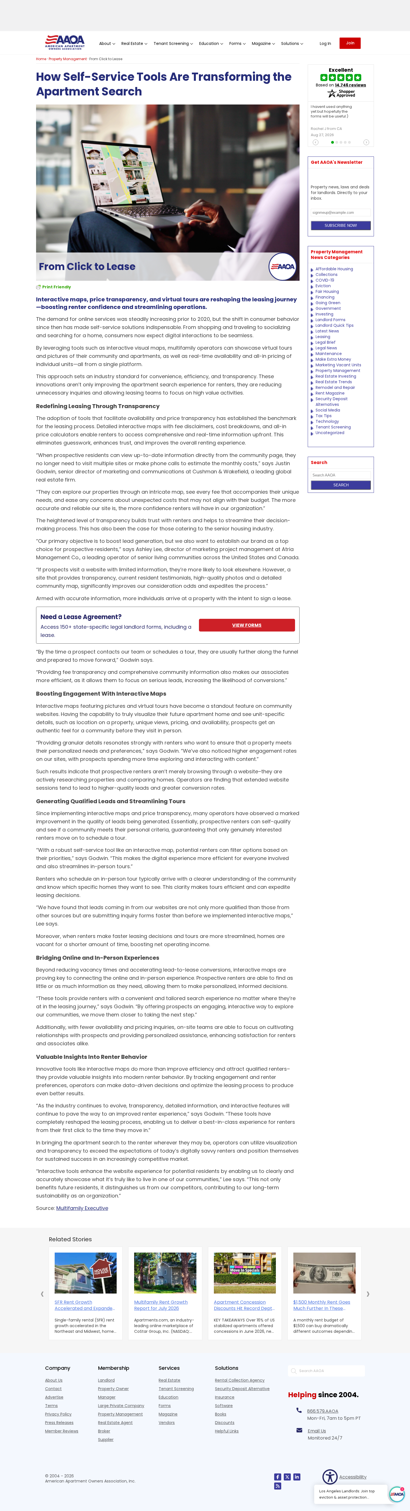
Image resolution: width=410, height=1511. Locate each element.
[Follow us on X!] (287, 1476)
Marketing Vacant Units (338, 365)
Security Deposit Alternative (242, 1389)
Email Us (317, 1431)
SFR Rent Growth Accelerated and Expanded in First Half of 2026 (85, 1305)
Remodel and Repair (335, 387)
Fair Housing (327, 291)
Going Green (328, 303)
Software (224, 1405)
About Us (54, 1380)
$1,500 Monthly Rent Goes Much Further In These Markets (321, 1305)
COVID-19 (325, 280)
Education (168, 1397)
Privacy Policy (58, 1414)
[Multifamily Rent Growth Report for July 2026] (165, 1273)
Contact (53, 1389)
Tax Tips (324, 416)
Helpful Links (227, 1431)
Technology (327, 421)
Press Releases (59, 1422)
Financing (325, 297)
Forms (165, 1405)
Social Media (328, 410)
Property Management (338, 370)
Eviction (323, 286)
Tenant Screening (333, 427)
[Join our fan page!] (277, 1476)
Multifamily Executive (82, 1208)
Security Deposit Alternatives (332, 401)
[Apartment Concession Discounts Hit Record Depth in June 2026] (245, 1273)
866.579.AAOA (322, 1411)
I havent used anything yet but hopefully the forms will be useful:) (331, 111)
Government (328, 308)
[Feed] (277, 1486)
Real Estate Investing (336, 376)
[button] (42, 1293)
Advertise (54, 1397)
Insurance (224, 1397)
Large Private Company (121, 1405)
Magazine (168, 1414)
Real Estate (169, 1380)
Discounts (224, 1422)
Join (350, 43)
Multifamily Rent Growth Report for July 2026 (161, 1305)
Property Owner (113, 1389)
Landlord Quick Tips (335, 325)
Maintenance (329, 353)
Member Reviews (61, 1431)
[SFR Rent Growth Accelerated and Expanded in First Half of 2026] (86, 1273)
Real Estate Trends (334, 382)
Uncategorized (330, 433)
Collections (327, 274)
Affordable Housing (334, 269)
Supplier (106, 1439)
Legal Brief (326, 342)
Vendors (167, 1422)
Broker (104, 1431)
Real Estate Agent (115, 1422)
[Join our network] (296, 1476)
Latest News (327, 331)
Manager (107, 1397)
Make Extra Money (333, 359)
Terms (51, 1405)
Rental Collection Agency (240, 1380)
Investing (324, 314)
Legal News (326, 348)
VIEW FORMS (246, 625)
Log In (325, 43)
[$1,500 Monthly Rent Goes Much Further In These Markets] (324, 1273)
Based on (341, 85)
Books (220, 1414)
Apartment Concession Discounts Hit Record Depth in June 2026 (244, 1305)
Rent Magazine (330, 393)
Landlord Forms (330, 320)
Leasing (323, 336)
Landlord (106, 1380)
